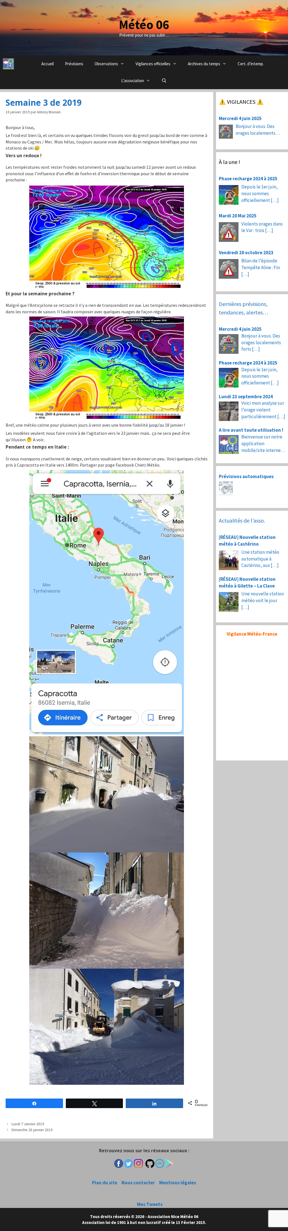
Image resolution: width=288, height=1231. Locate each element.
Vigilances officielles (153, 63)
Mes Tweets (150, 1204)
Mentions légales (177, 1183)
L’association (132, 80)
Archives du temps (204, 63)
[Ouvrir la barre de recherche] (164, 80)
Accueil (47, 63)
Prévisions (74, 63)
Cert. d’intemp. (251, 63)
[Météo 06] (8, 63)
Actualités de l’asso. (242, 520)
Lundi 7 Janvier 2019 (28, 1124)
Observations (106, 63)
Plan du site (104, 1183)
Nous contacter (138, 1183)
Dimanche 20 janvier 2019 (32, 1130)
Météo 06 (144, 24)
